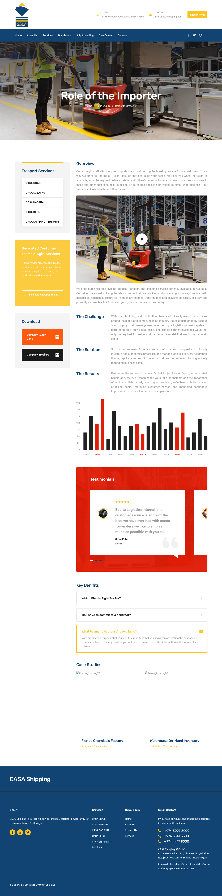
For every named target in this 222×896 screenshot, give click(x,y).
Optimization (101, 746)
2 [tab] (96, 560)
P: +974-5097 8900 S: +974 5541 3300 (123, 16)
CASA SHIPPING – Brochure (42, 221)
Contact (122, 35)
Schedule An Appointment (43, 294)
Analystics (87, 746)
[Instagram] (20, 832)
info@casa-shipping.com (168, 16)
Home (18, 35)
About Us (32, 35)
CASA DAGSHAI (35, 202)
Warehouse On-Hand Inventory (174, 741)
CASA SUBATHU (35, 192)
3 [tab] (100, 560)
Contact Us (131, 830)
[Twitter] (28, 832)
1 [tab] (91, 560)
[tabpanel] (137, 522)
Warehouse (64, 35)
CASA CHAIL (33, 183)
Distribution (156, 746)
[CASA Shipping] (22, 15)
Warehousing (170, 746)
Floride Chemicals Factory (102, 741)
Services (48, 35)
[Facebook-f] (12, 832)
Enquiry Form (197, 14)
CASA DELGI (33, 212)
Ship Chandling (85, 35)
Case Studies (103, 105)
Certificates (106, 35)
